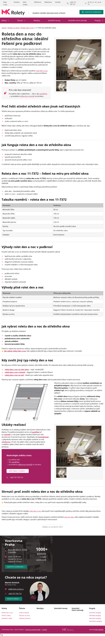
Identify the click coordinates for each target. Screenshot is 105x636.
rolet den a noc (42, 71)
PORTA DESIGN (98, 629)
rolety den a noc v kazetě (15, 372)
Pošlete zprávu (13, 599)
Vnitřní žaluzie (24, 613)
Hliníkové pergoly (95, 615)
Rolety (4, 20)
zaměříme (43, 94)
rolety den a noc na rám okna (17, 369)
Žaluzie (20, 20)
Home (4, 28)
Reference (37, 2)
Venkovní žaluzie (25, 618)
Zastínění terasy (54, 20)
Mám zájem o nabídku (18, 471)
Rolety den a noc (27, 28)
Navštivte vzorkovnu (93, 12)
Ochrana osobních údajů (32, 629)
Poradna (17, 2)
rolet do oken (69, 517)
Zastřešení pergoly (95, 621)
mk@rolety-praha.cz (16, 589)
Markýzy (37, 20)
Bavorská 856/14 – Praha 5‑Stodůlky (17, 551)
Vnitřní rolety (6, 615)
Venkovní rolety (7, 618)
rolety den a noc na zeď (14, 375)
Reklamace (48, 2)
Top (1, 635)
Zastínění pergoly (95, 613)
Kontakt (57, 2)
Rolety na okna (13, 28)
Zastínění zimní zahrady (77, 20)
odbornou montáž (27, 96)
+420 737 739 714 (73, 3)
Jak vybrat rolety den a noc (15, 351)
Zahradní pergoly (95, 618)
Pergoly (97, 20)
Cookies (44, 629)
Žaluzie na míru (24, 615)
